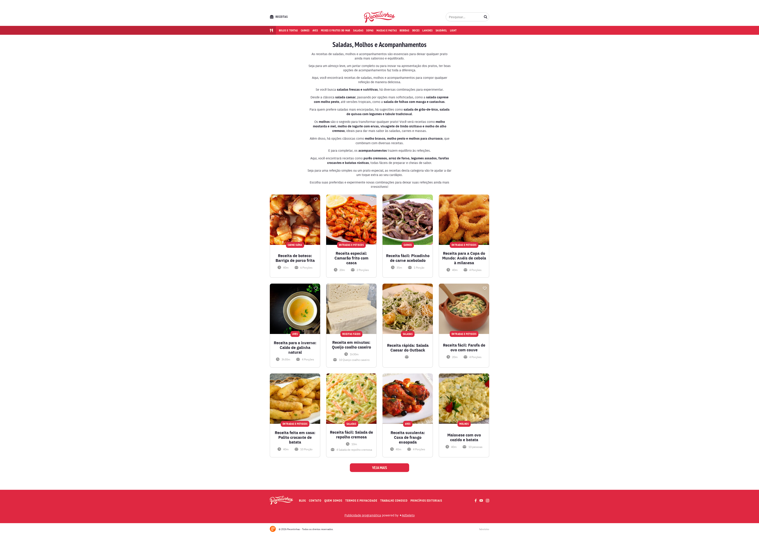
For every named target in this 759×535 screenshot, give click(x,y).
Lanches (427, 30)
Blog (302, 500)
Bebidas (404, 30)
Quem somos (333, 500)
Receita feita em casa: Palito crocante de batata (295, 437)
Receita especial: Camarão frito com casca (351, 258)
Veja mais (379, 467)
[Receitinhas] (379, 17)
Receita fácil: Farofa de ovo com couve (464, 347)
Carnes (305, 30)
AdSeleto (408, 515)
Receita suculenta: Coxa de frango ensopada (408, 437)
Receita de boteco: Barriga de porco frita (295, 258)
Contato (315, 500)
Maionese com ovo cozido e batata (464, 437)
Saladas (358, 30)
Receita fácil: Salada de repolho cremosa (351, 434)
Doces (416, 30)
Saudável (441, 30)
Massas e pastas (387, 30)
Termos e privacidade (361, 500)
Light (453, 30)
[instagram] (487, 500)
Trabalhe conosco (394, 500)
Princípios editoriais (426, 500)
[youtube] (481, 500)
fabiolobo (484, 529)
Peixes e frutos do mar (335, 30)
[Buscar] (486, 17)
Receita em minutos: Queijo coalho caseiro (351, 344)
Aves (315, 30)
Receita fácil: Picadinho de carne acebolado (408, 258)
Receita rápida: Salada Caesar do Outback (408, 347)
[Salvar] (315, 199)
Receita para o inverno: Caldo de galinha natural (295, 347)
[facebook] (476, 500)
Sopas (370, 30)
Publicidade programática (363, 515)
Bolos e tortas (288, 30)
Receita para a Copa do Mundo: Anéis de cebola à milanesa (464, 258)
